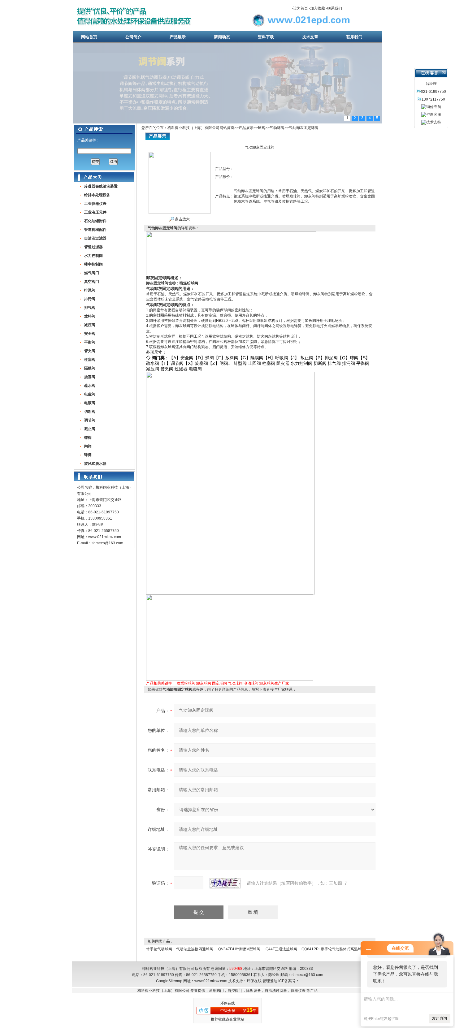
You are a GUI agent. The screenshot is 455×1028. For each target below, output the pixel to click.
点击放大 (182, 219)
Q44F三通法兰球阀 (281, 949)
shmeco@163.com (107, 543)
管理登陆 (269, 981)
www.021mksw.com (104, 537)
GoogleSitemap (169, 981)
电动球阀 (251, 683)
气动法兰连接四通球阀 (194, 949)
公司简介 (133, 37)
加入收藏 (317, 8)
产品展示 (178, 37)
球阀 (261, 128)
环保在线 (254, 981)
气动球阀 (277, 128)
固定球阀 (219, 683)
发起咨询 (439, 1018)
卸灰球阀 (203, 683)
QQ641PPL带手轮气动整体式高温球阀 (333, 949)
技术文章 (310, 37)
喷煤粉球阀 (186, 683)
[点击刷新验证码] (225, 883)
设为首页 (300, 8)
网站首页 (89, 37)
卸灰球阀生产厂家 (274, 683)
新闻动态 (222, 37)
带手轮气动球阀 (159, 949)
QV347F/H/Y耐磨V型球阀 (239, 949)
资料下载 (266, 37)
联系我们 (334, 8)
